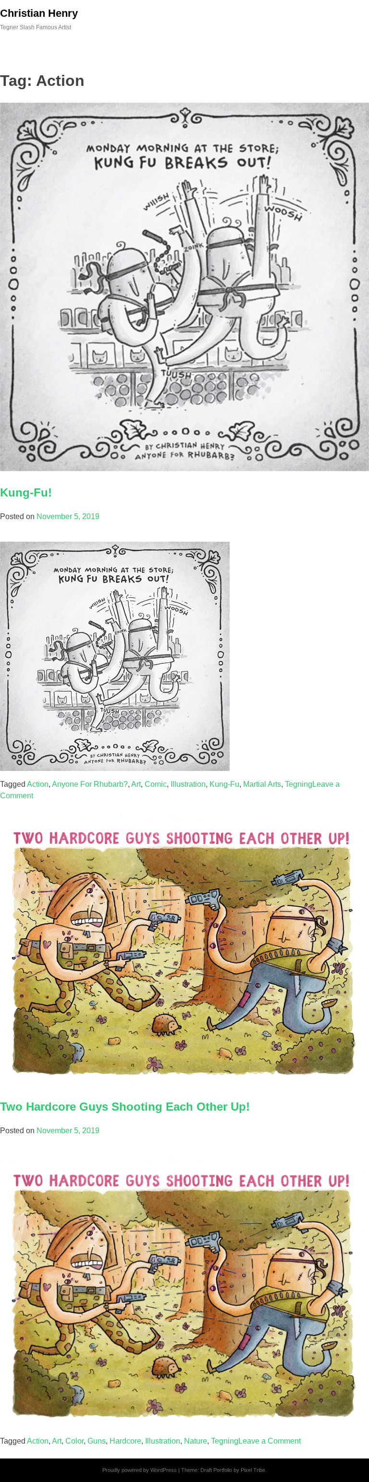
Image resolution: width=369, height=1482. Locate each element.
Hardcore (125, 1441)
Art (136, 784)
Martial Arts (262, 784)
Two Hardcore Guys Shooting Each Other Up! (125, 1106)
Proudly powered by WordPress (139, 1470)
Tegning (298, 784)
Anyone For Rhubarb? (90, 784)
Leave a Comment (269, 1441)
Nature (195, 1441)
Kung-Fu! (26, 492)
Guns (96, 1441)
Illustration (188, 784)
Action (38, 784)
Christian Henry (39, 13)
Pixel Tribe (253, 1470)
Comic (156, 784)
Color (74, 1441)
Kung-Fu (224, 784)
